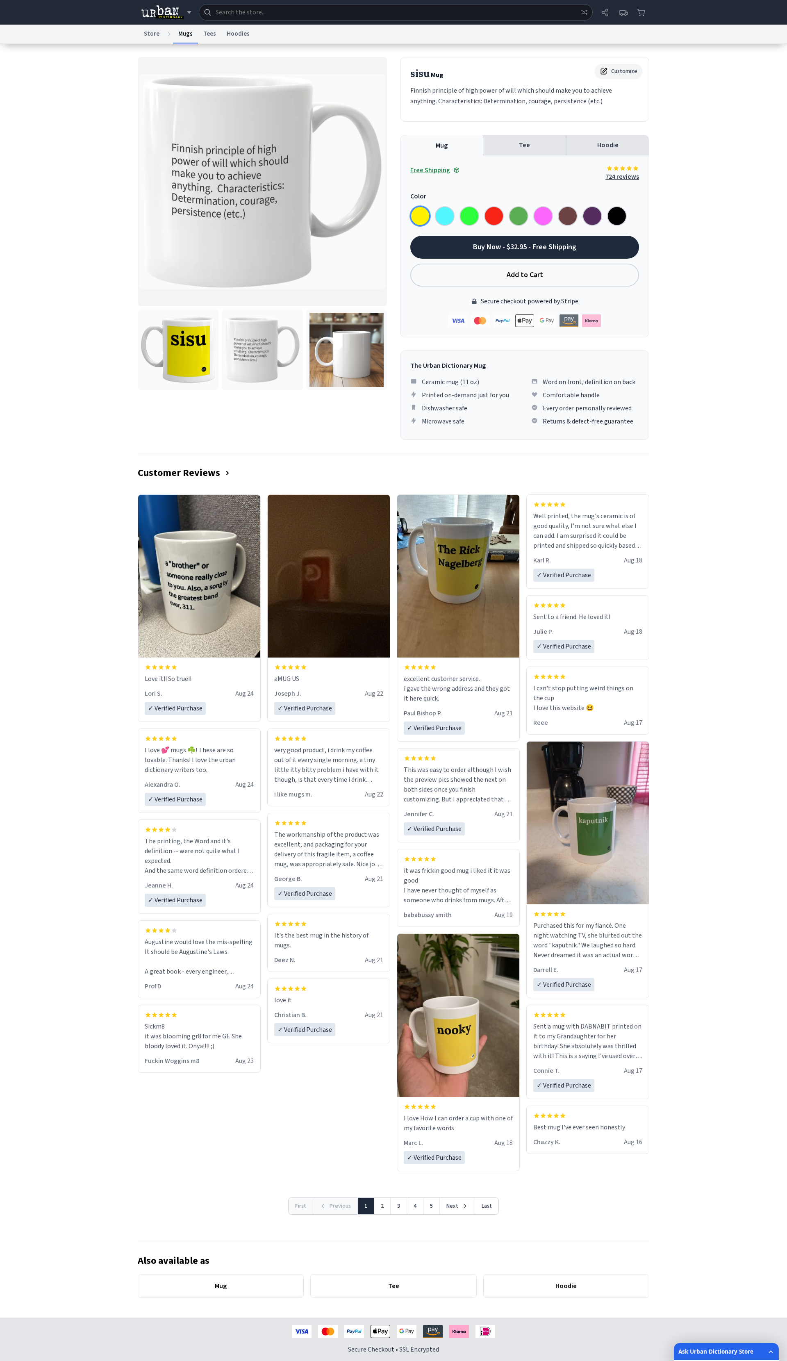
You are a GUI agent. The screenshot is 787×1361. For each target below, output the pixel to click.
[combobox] (396, 12)
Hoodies (238, 34)
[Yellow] (420, 216)
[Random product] (584, 12)
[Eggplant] (592, 216)
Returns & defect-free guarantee (588, 421)
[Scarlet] (494, 216)
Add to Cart (525, 275)
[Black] (617, 216)
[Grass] (518, 216)
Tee (524, 145)
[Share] (605, 12)
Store (151, 34)
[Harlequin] (469, 216)
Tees (209, 34)
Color (418, 196)
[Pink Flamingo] (543, 216)
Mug (442, 145)
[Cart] (641, 12)
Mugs (185, 34)
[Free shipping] (623, 12)
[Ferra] (568, 216)
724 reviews (622, 176)
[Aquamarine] (445, 216)
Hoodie (608, 145)
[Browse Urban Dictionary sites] (166, 12)
